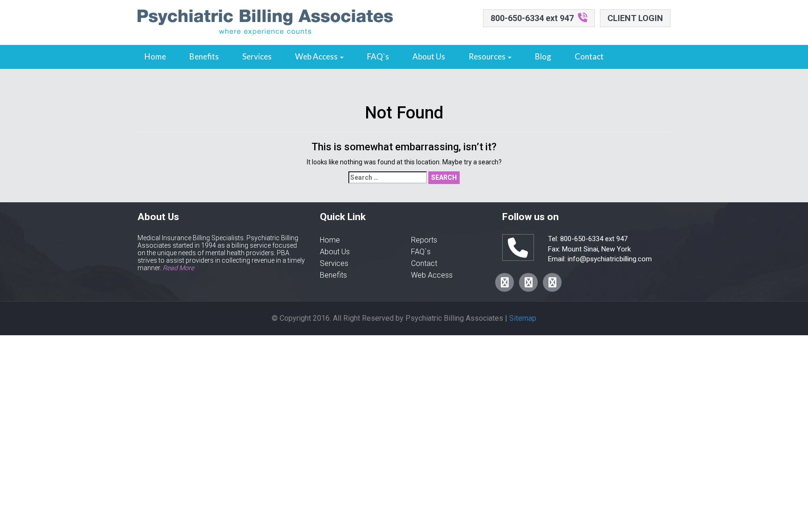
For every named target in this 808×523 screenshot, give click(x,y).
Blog (543, 56)
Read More (178, 268)
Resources (488, 56)
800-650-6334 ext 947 (532, 18)
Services (257, 56)
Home (155, 56)
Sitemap (522, 318)
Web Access (317, 56)
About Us (428, 56)
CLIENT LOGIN (635, 18)
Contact (589, 56)
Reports (424, 240)
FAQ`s (378, 56)
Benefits (204, 56)
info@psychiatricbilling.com (609, 259)
